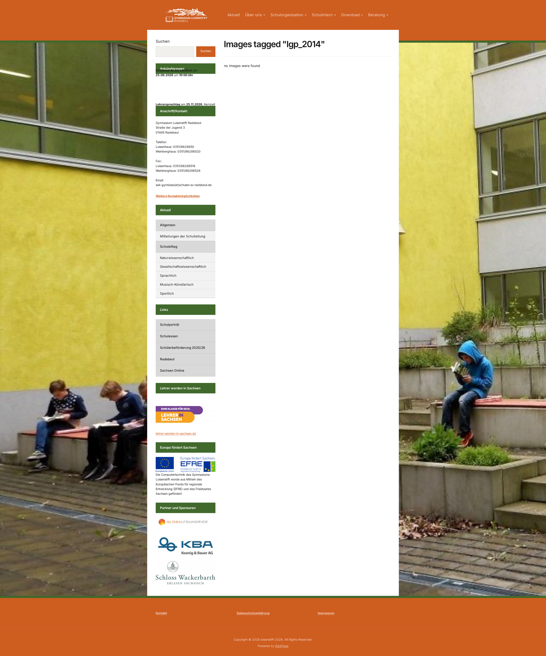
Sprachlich (168, 275)
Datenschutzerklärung (253, 613)
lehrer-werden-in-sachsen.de (176, 433)
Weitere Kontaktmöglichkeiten (178, 196)
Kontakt (161, 613)
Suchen (163, 41)
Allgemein (167, 225)
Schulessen (169, 336)
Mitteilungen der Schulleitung (182, 236)
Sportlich (167, 293)
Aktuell (233, 15)
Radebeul (167, 359)
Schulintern (322, 15)
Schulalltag (168, 246)
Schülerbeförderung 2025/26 (182, 348)
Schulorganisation (286, 15)
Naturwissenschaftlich (177, 258)
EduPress (281, 646)
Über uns (253, 15)
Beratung (376, 15)
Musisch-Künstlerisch (176, 284)
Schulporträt (169, 325)
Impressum (326, 613)
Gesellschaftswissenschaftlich (183, 267)
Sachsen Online (172, 370)
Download (350, 15)
